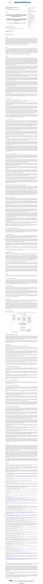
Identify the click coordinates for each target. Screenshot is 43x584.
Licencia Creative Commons (31, 580)
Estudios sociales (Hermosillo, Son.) (12, 7)
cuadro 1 (20, 351)
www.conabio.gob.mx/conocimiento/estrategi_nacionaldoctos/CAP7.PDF (24, 476)
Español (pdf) (30, 13)
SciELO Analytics (31, 10)
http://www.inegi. (7, 515)
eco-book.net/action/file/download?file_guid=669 (12, 559)
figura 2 (34, 312)
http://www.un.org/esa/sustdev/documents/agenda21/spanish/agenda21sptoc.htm (23, 553)
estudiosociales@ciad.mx (21, 583)
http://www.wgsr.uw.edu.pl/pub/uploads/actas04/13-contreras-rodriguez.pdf (25, 500)
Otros (29, 24)
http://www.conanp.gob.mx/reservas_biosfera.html (11, 498)
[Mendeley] (28, 24)
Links (30, 465)
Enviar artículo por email (32, 20)
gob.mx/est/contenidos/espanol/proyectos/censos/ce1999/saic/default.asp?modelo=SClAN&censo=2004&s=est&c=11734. (23, 515)
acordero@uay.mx (8, 31)
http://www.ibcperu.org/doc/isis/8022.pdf (10, 518)
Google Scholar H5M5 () (32, 11)
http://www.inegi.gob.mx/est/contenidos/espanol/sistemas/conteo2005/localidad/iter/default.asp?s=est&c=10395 (18, 512)
